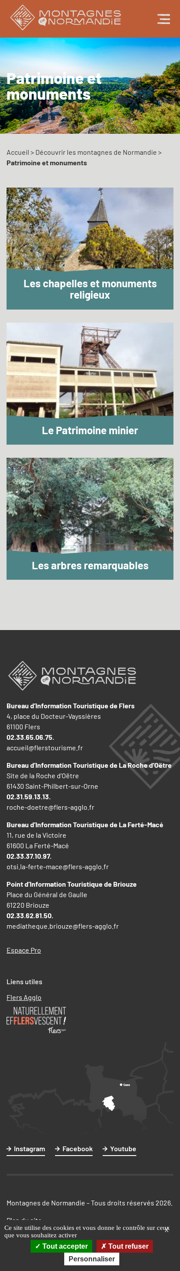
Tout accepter (64, 1246)
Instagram (29, 1148)
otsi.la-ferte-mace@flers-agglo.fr (58, 866)
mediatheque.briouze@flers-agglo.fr (63, 926)
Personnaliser (92, 1259)
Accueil (18, 152)
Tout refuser (128, 1246)
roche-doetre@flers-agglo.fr (50, 807)
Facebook (77, 1148)
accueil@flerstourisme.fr (45, 747)
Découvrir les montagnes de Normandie (96, 152)
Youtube (123, 1148)
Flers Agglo (24, 997)
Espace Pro (24, 950)
